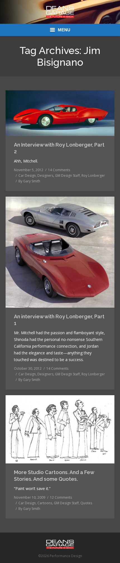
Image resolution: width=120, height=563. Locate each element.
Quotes (86, 503)
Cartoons (44, 503)
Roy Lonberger (93, 175)
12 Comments (61, 497)
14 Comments (59, 170)
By (29, 181)
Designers (45, 175)
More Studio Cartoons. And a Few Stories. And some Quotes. (54, 475)
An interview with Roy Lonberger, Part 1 (59, 320)
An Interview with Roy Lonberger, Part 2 (59, 148)
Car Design (27, 175)
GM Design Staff (67, 175)
